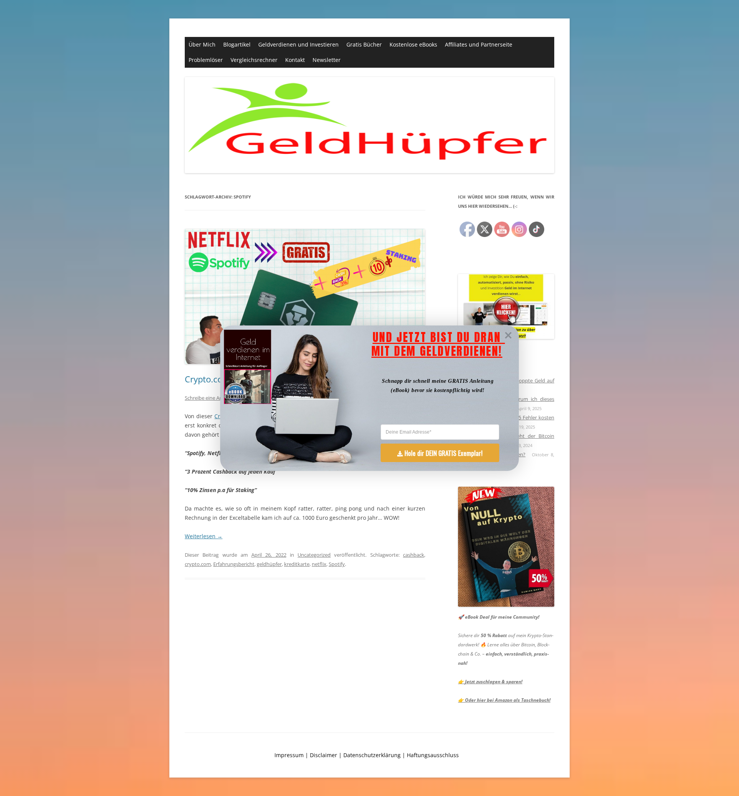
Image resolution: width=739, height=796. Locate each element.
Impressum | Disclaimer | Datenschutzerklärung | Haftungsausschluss (366, 755)
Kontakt (295, 59)
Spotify (337, 564)
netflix (319, 564)
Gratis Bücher (364, 44)
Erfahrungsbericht (233, 564)
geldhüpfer (269, 564)
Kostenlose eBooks (413, 44)
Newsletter (327, 59)
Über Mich (202, 44)
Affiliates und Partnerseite (478, 44)
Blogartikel (237, 44)
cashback (413, 554)
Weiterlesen (203, 536)
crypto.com (198, 564)
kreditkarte (296, 564)
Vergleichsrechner (254, 59)
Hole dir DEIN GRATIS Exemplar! (444, 452)
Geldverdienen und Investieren (298, 44)
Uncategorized (314, 554)
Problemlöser (206, 59)
